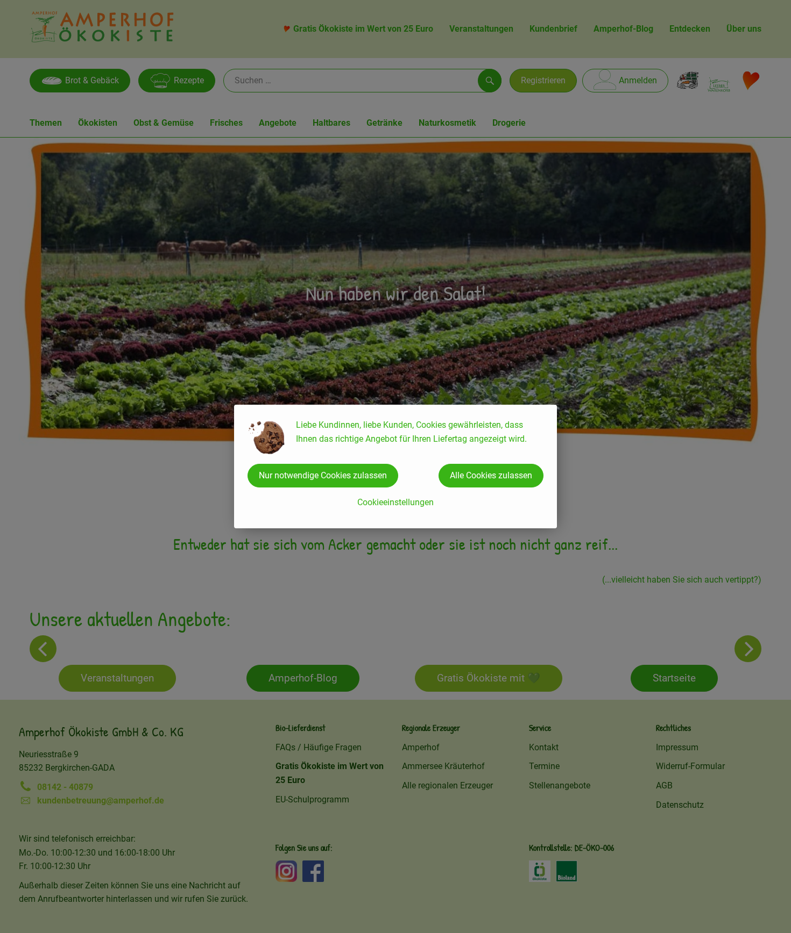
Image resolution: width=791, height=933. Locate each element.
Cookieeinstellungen (395, 502)
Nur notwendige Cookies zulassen (323, 475)
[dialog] (395, 466)
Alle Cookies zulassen (491, 475)
